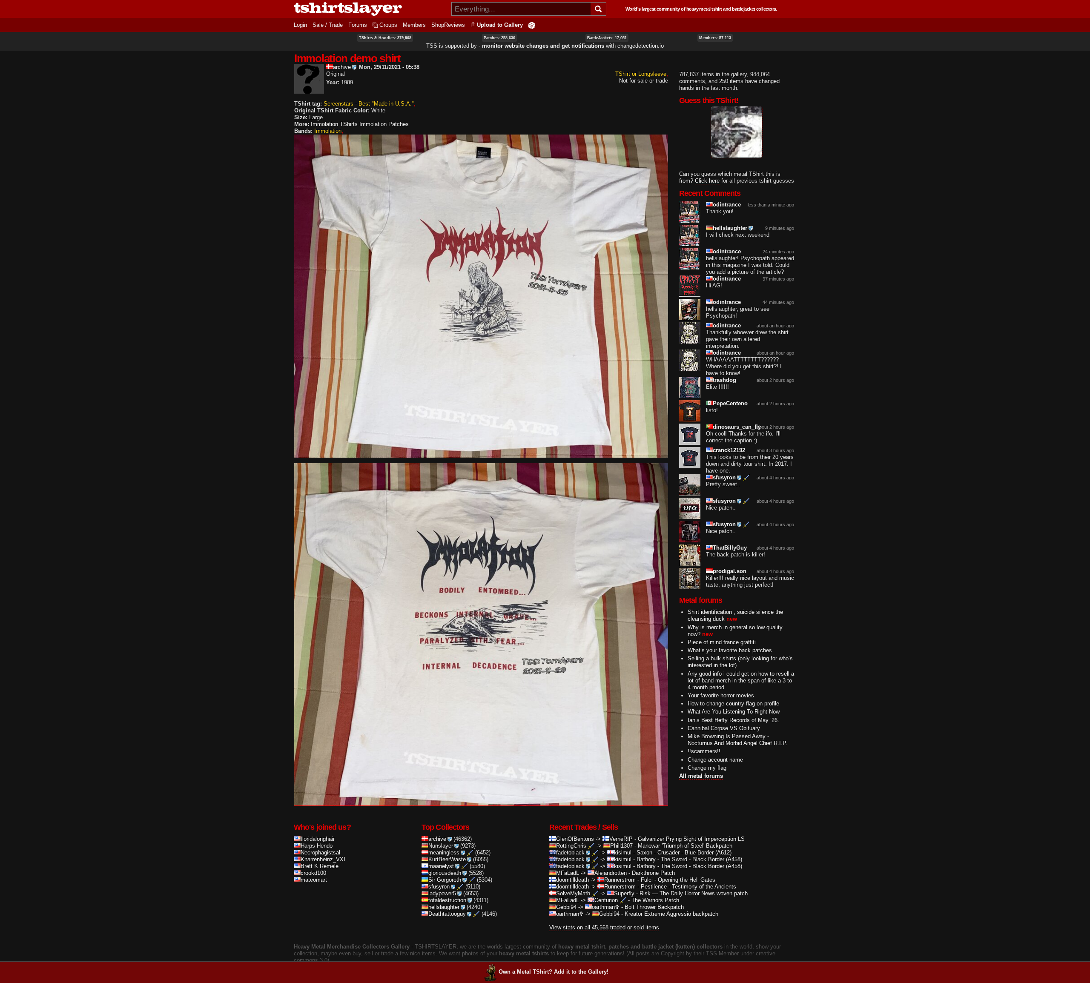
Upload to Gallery (500, 25)
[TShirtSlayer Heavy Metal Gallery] (370, 9)
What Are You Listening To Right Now (734, 711)
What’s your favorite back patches (730, 650)
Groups (388, 25)
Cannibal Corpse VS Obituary (724, 728)
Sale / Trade (328, 25)
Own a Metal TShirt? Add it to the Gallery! (553, 972)
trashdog (724, 380)
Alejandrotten (610, 873)
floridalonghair (318, 839)
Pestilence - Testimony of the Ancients (688, 886)
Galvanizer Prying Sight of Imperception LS (691, 839)
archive (342, 67)
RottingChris (571, 846)
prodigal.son (729, 571)
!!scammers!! (704, 751)
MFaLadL (567, 873)
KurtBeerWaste (447, 859)
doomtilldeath (572, 880)
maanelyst (441, 866)
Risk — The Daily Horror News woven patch (694, 893)
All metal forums (701, 776)
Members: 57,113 (715, 38)
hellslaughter (730, 228)
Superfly (624, 893)
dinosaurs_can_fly (737, 427)
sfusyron (724, 477)
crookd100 (313, 873)
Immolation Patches (384, 124)
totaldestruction (447, 900)
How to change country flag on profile (733, 703)
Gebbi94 (566, 907)
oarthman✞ (606, 907)
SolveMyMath (573, 893)
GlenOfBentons (575, 839)
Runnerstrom (620, 880)
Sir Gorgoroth (444, 880)
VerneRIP (621, 839)
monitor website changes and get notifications (543, 46)
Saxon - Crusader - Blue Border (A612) (684, 852)
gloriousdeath (444, 873)
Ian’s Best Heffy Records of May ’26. (733, 719)
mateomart (314, 880)
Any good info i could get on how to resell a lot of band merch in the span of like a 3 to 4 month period (741, 680)
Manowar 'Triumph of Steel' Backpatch (685, 846)
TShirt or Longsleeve (640, 74)
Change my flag (707, 767)
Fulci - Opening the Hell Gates (678, 880)
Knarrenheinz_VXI (323, 859)
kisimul (622, 852)
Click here (707, 180)
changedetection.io (640, 46)
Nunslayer (440, 846)
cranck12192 (729, 450)
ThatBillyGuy (730, 548)
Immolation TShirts (334, 124)
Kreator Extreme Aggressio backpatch (671, 914)
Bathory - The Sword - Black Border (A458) (689, 859)
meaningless (443, 852)
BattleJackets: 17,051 (607, 38)
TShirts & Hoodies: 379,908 (385, 38)
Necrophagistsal (320, 852)
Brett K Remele (319, 866)
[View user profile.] (309, 90)
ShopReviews (448, 25)
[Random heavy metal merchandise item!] (531, 25)
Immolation (327, 131)
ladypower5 (442, 893)
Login (300, 25)
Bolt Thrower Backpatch (654, 907)
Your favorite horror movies (721, 695)
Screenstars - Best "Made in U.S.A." (369, 103)
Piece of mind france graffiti (722, 642)
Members (414, 25)
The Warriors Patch (655, 900)
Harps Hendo (317, 846)
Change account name (715, 759)
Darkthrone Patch (653, 873)
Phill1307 (621, 846)
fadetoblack (570, 852)
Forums (357, 25)
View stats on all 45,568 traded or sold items (604, 927)
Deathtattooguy (447, 914)
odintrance (727, 204)
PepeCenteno (730, 403)
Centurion (606, 900)
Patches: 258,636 (499, 38)
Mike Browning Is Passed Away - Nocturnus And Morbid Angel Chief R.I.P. (737, 739)
